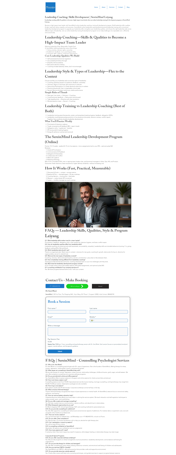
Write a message (54, 326)
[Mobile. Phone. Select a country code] (92, 320)
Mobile (93, 317)
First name (52, 308)
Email (50, 317)
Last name (93, 308)
